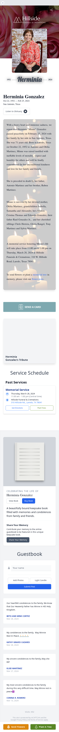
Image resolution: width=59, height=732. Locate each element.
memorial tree (40, 274)
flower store (37, 279)
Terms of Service (37, 720)
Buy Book (28, 501)
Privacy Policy (22, 720)
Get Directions (17, 408)
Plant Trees (41, 408)
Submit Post (29, 586)
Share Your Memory (18, 539)
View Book (13, 501)
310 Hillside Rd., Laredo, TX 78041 (26, 402)
